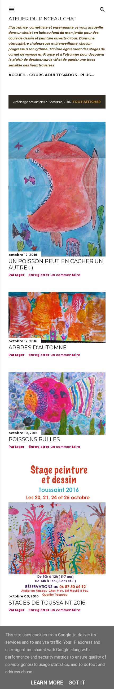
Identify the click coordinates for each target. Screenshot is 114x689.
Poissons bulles (34, 439)
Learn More (47, 682)
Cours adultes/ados (53, 75)
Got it (76, 682)
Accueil (17, 75)
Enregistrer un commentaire (54, 275)
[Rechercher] (102, 8)
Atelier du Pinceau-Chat (42, 19)
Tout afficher (86, 102)
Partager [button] (16, 275)
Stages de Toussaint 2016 (46, 603)
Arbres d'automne (37, 347)
